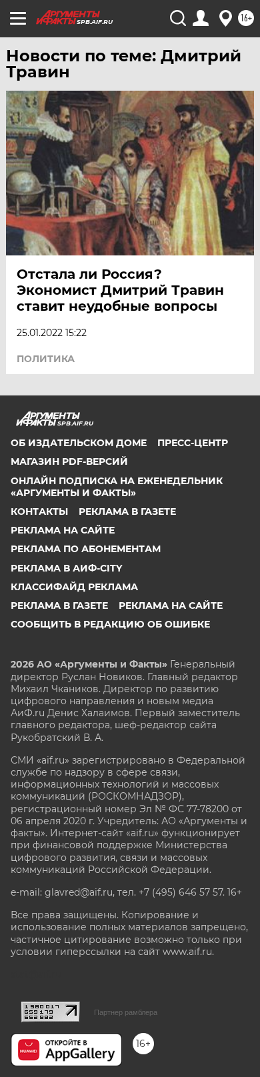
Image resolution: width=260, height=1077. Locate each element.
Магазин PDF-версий (69, 461)
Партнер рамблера (125, 1012)
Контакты (39, 511)
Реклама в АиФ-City (66, 568)
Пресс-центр (192, 443)
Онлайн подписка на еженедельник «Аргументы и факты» (117, 487)
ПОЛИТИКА (46, 358)
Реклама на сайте (63, 530)
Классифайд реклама (74, 587)
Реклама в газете (127, 511)
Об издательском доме (79, 443)
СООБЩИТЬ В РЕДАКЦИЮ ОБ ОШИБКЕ (110, 624)
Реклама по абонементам (86, 549)
